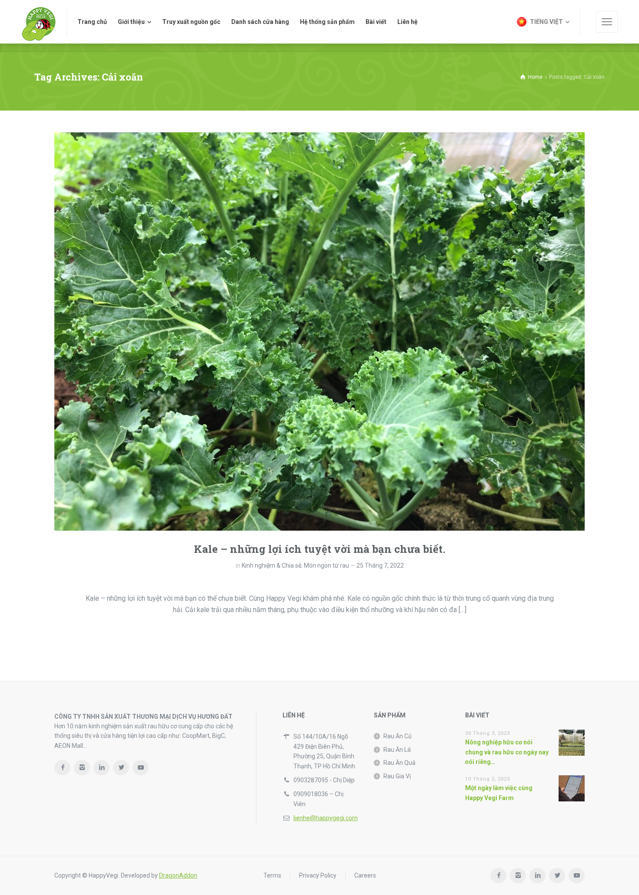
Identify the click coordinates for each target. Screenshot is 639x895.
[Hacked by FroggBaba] (38, 22)
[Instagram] (82, 767)
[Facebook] (62, 767)
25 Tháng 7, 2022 (380, 565)
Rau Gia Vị (397, 776)
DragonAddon (178, 875)
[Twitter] (121, 767)
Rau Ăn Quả (399, 762)
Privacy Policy (317, 875)
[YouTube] (141, 767)
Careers (365, 875)
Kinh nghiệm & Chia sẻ (271, 565)
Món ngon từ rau (326, 565)
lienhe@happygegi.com (325, 817)
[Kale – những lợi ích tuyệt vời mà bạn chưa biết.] (319, 331)
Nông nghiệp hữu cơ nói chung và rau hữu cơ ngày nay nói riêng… (507, 752)
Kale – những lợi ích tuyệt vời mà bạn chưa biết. (320, 549)
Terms (272, 875)
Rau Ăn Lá (397, 749)
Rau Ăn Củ (397, 736)
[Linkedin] (101, 767)
